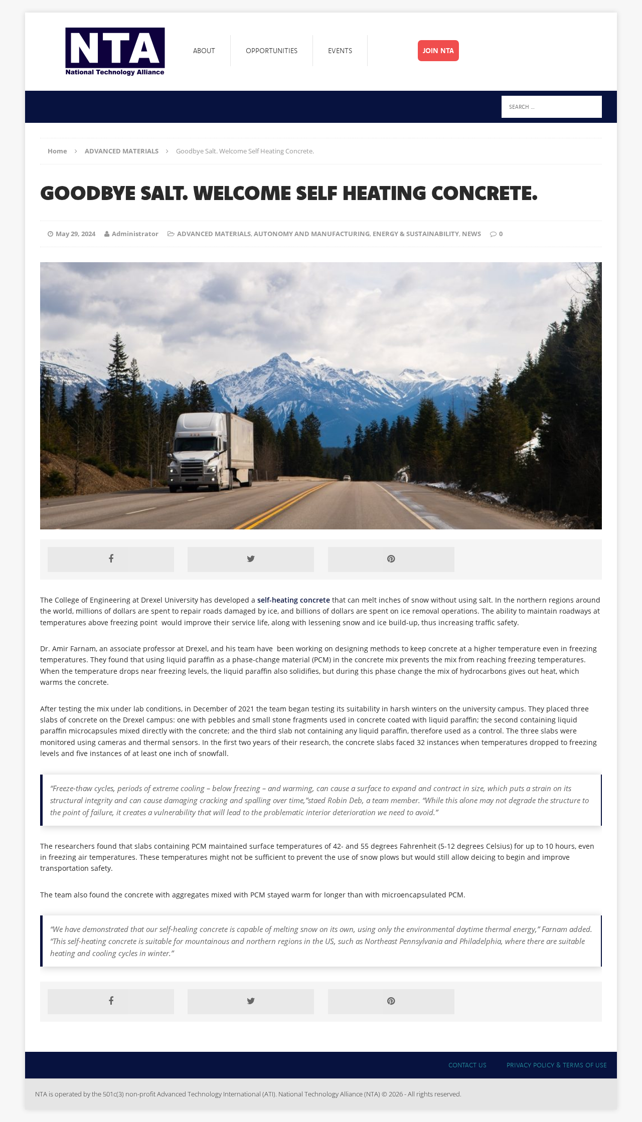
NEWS (471, 233)
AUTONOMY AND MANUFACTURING (312, 233)
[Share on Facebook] (111, 559)
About (204, 50)
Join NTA (438, 50)
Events (340, 50)
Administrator (135, 233)
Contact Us (467, 1065)
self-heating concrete (293, 600)
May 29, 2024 (75, 233)
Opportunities (271, 50)
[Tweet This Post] (251, 559)
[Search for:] (552, 106)
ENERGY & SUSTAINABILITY (416, 233)
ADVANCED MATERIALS (214, 233)
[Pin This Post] (391, 559)
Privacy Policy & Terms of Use (557, 1065)
